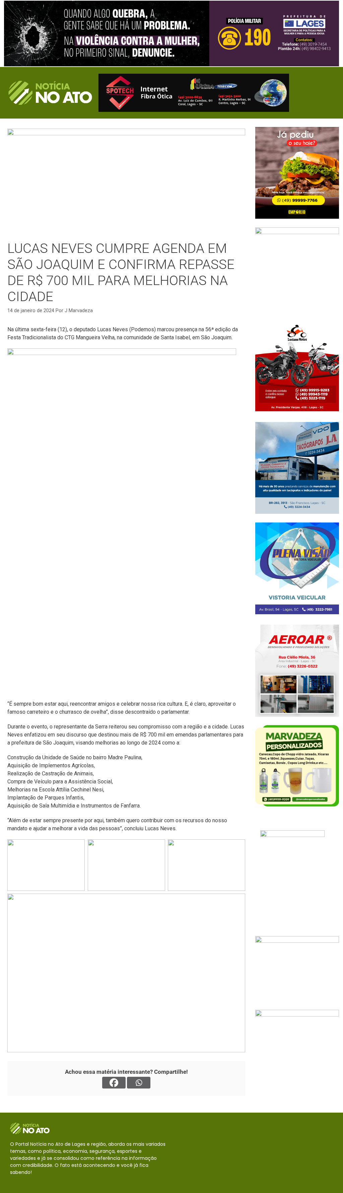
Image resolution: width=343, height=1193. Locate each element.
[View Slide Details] (171, 33)
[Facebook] (114, 1083)
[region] (171, 33)
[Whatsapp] (138, 1083)
